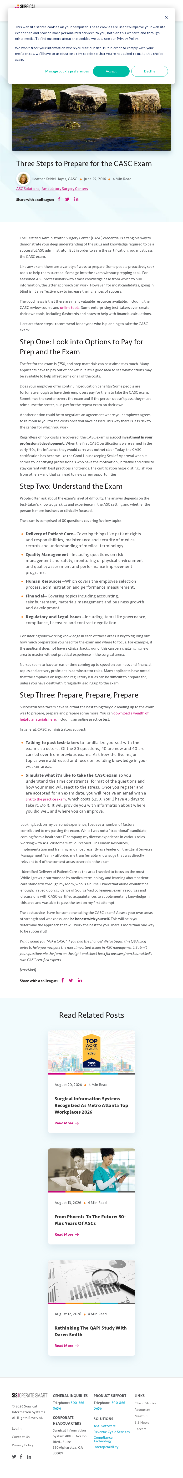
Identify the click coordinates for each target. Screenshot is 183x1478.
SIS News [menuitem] (142, 1423)
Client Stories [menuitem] (145, 1403)
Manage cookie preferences (67, 71)
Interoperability (106, 1447)
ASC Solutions (27, 188)
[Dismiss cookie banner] (166, 18)
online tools (69, 307)
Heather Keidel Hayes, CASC (54, 179)
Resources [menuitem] (142, 1410)
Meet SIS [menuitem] (142, 1416)
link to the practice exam (46, 799)
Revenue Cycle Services (112, 1432)
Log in (16, 1429)
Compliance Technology (103, 1439)
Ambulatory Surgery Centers (64, 188)
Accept (111, 71)
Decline (149, 71)
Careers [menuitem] (140, 1429)
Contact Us (21, 1437)
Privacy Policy (23, 1445)
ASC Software (105, 1426)
